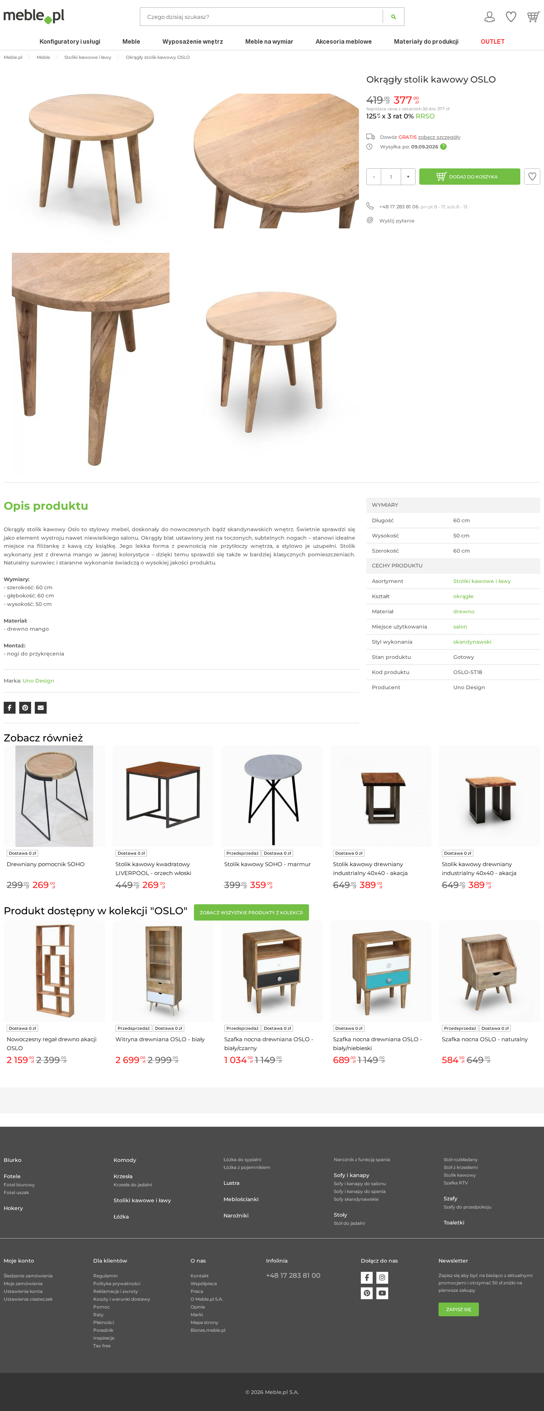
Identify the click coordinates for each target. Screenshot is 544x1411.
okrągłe (463, 596)
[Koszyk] (533, 16)
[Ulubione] (511, 16)
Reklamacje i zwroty (115, 1291)
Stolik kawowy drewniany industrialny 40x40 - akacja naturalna (370, 869)
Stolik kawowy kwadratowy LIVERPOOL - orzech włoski (153, 869)
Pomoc (101, 1307)
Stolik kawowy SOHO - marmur (267, 864)
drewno (463, 611)
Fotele (12, 1176)
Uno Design (38, 680)
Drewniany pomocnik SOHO (46, 864)
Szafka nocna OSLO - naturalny (485, 1039)
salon (460, 626)
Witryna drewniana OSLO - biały (160, 1039)
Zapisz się (458, 1309)
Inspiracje (103, 1338)
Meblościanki (241, 1199)
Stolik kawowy (460, 1175)
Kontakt (200, 1275)
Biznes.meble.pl (208, 1330)
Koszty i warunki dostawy (121, 1299)
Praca (197, 1291)
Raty (98, 1314)
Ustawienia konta (23, 1291)
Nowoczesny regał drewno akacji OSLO (52, 1044)
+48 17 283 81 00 (293, 1275)
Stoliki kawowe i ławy (482, 581)
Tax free (102, 1345)
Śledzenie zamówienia (28, 1275)
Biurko (12, 1160)
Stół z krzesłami (461, 1167)
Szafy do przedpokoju (467, 1207)
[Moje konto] (489, 16)
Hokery (13, 1208)
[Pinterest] (367, 1293)
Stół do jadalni (349, 1223)
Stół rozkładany (461, 1159)
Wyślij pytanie (396, 221)
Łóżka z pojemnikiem (247, 1167)
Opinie (198, 1307)
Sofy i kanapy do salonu (360, 1183)
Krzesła (123, 1176)
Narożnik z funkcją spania (362, 1159)
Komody (125, 1160)
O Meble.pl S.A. (207, 1299)
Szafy (450, 1198)
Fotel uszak (16, 1192)
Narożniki (236, 1215)
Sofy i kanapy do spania (360, 1191)
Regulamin (105, 1275)
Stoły (340, 1214)
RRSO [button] (425, 116)
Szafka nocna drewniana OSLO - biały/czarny (268, 1044)
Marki (197, 1314)
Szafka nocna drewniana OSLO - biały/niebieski (377, 1044)
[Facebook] (367, 1278)
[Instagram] (382, 1278)
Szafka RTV (456, 1183)
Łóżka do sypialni (242, 1159)
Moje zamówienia (23, 1283)
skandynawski (472, 642)
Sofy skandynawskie (356, 1199)
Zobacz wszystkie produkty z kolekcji (251, 912)
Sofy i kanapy (351, 1175)
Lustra (231, 1183)
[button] (532, 176)
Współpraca (204, 1283)
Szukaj (393, 17)
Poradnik (103, 1330)
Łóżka (121, 1216)
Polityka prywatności (116, 1283)
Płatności (103, 1322)
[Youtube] (382, 1293)
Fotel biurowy (19, 1184)
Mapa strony (204, 1322)
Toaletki (454, 1222)
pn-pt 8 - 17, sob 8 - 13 (423, 207)
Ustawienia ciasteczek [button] (28, 1299)
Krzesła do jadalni (133, 1184)
